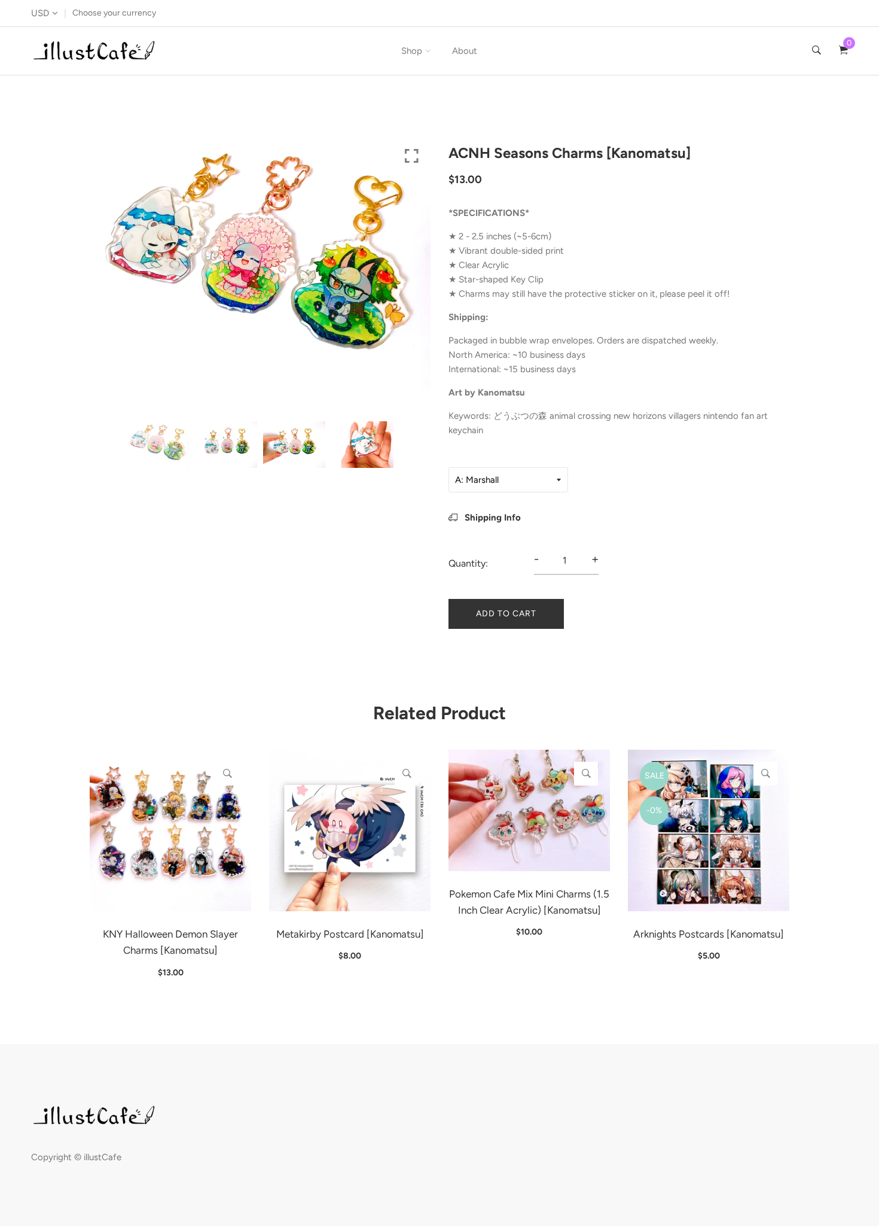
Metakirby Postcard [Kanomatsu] (350, 934)
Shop (411, 50)
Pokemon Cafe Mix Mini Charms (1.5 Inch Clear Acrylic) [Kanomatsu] (529, 902)
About (464, 50)
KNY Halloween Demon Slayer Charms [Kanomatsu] (170, 942)
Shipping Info (491, 517)
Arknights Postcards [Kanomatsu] (708, 934)
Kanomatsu (501, 392)
